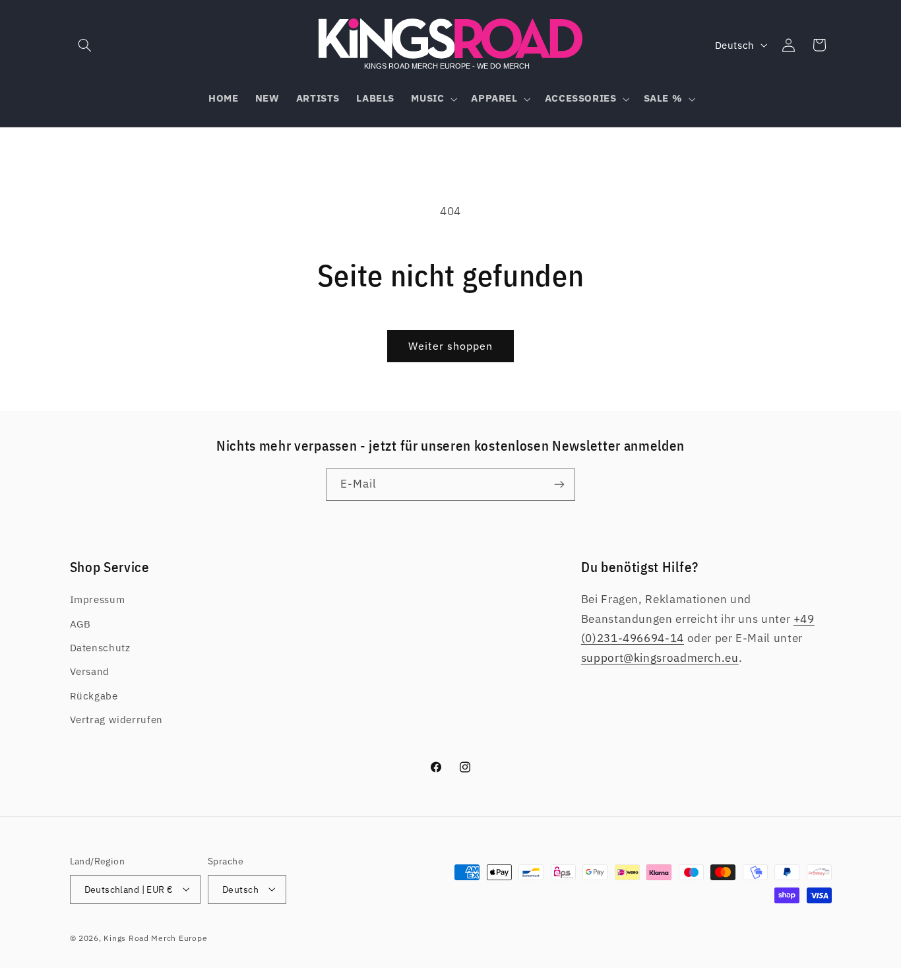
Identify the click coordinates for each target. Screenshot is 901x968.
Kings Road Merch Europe (155, 937)
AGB (80, 624)
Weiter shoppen (450, 345)
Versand (89, 672)
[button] (85, 45)
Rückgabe (94, 696)
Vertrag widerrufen (116, 720)
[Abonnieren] (559, 484)
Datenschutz (100, 647)
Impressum (97, 600)
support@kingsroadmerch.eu (660, 658)
